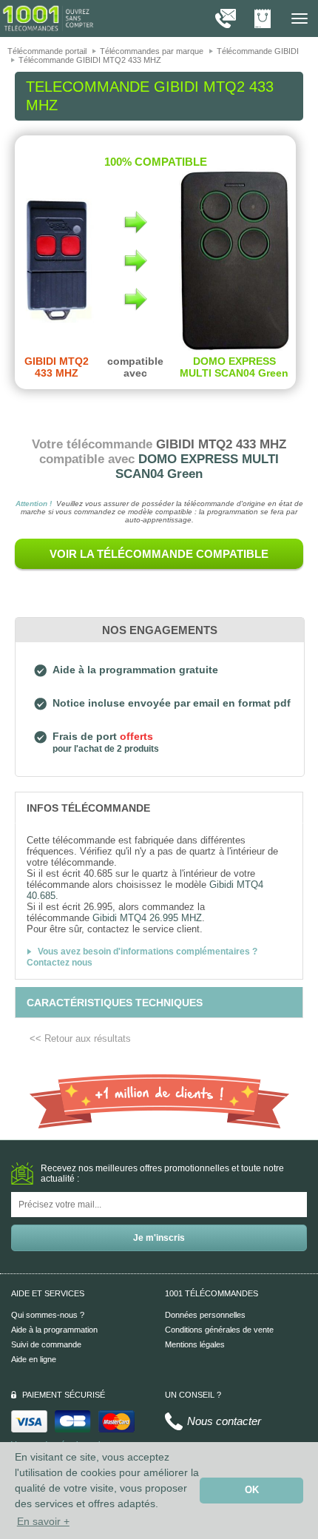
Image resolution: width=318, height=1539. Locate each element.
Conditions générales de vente (219, 1329)
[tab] (159, 807)
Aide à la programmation (54, 1329)
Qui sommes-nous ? (47, 1314)
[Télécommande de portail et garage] (48, 17)
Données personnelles (205, 1314)
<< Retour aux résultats (80, 1038)
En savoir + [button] (43, 1521)
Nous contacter (224, 1421)
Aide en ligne (33, 1359)
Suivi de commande (46, 1344)
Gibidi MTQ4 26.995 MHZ (147, 917)
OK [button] (252, 1490)
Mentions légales (195, 1344)
